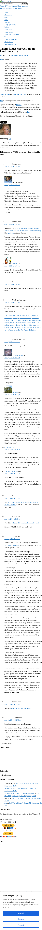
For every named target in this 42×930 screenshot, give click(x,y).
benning (14, 263)
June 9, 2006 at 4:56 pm (12, 224)
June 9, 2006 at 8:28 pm (12, 358)
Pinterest (14, 6)
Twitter (8, 6)
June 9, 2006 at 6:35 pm (12, 284)
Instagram (25, 6)
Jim (5, 803)
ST (1, 55)
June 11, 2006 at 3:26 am (12, 519)
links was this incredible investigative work (25, 523)
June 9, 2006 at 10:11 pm (12, 394)
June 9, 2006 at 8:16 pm (12, 342)
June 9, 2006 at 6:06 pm (12, 266)
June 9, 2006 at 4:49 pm (12, 185)
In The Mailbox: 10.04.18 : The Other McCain (19, 793)
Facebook (3, 6)
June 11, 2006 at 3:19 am (12, 498)
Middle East (27, 55)
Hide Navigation (16, 8)
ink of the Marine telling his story (21, 708)
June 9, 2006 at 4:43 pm (12, 166)
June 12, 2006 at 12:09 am (12, 720)
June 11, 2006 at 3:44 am (12, 539)
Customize (21, 919)
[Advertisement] (21, 865)
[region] (21, 911)
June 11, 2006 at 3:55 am (12, 704)
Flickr (19, 6)
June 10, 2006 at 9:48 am (12, 449)
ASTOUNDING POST (11, 545)
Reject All (21, 925)
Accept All (21, 913)
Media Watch (18, 55)
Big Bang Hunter (17, 355)
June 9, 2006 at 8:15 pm (12, 302)
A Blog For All (9, 447)
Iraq (12, 55)
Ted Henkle (8, 788)
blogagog (15, 392)
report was (10, 233)
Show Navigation (5, 8)
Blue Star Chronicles (10, 471)
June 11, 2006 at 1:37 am (12, 474)
